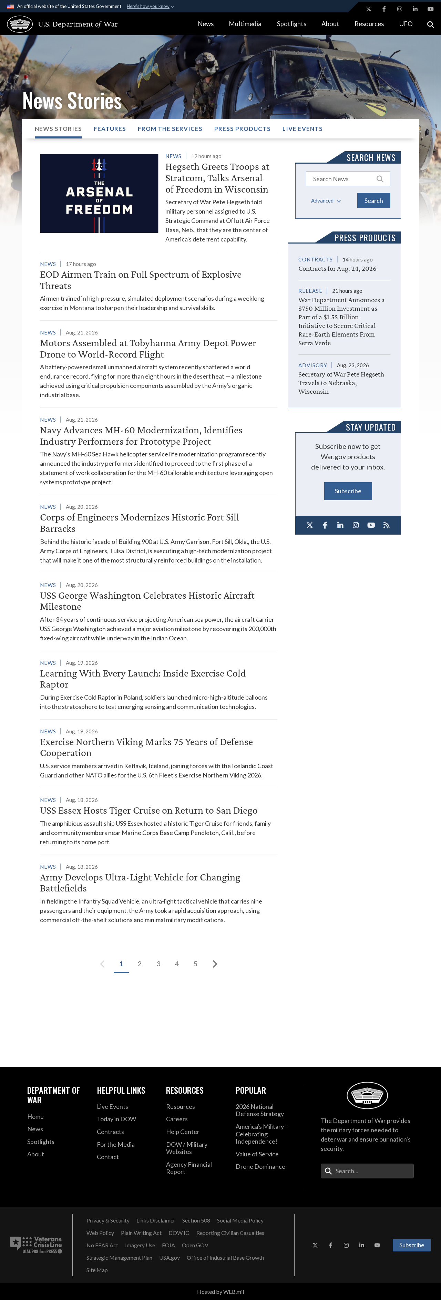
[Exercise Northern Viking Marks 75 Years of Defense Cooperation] (158, 753)
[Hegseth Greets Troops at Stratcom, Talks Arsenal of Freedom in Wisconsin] (158, 197)
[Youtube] (371, 525)
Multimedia (245, 24)
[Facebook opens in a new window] (384, 9)
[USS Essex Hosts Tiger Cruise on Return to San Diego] (158, 821)
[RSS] (386, 525)
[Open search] (430, 24)
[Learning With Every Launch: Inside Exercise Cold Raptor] (158, 684)
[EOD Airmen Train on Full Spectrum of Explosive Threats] (158, 285)
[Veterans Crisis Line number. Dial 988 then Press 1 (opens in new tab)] (36, 1245)
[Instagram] (355, 525)
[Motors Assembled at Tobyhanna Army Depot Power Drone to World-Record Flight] (158, 364)
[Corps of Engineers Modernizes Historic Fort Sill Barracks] (158, 533)
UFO (406, 24)
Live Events (303, 128)
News (206, 24)
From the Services (170, 128)
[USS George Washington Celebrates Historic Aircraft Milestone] (158, 611)
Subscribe (348, 491)
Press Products (242, 128)
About (330, 24)
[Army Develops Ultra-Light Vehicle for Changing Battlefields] (158, 893)
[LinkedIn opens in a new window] (415, 9)
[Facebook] (325, 525)
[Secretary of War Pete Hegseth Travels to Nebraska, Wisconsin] (344, 375)
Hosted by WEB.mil (220, 1291)
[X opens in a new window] (368, 9)
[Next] (214, 964)
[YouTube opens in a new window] (430, 9)
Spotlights (291, 24)
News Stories (58, 128)
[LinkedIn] (340, 525)
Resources (369, 24)
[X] (310, 525)
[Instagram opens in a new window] (399, 9)
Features (110, 128)
